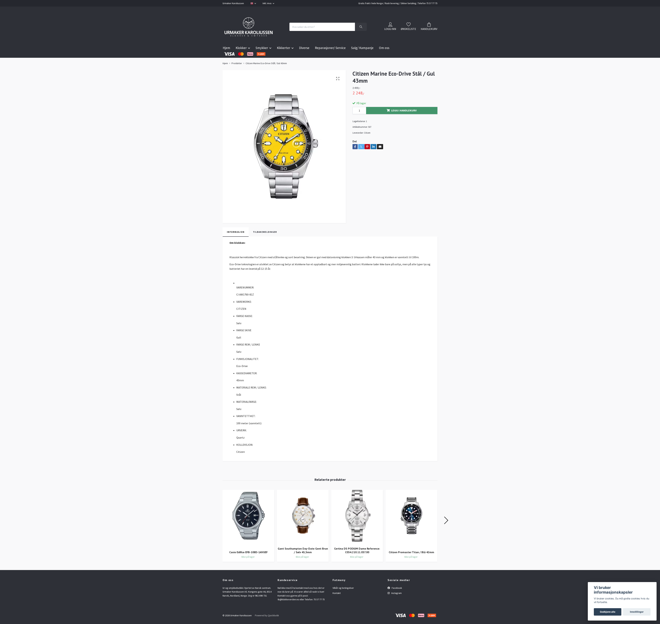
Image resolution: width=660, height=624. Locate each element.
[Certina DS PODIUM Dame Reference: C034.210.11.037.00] (357, 526)
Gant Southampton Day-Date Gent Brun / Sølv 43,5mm (303, 558)
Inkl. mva (267, 3)
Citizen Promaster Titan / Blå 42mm (411, 560)
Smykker (262, 56)
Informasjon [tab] (235, 240)
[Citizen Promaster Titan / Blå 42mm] (411, 527)
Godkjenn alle (607, 611)
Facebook (396, 596)
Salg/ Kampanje (362, 56)
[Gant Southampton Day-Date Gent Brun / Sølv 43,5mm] (303, 526)
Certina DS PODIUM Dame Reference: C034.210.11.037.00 (357, 558)
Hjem (226, 56)
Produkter (237, 71)
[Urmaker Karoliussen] (256, 31)
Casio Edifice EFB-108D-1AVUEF (248, 560)
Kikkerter (283, 56)
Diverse (304, 56)
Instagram (396, 601)
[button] (446, 529)
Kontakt (337, 601)
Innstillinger (637, 611)
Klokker (241, 56)
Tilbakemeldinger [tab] (265, 240)
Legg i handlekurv (404, 119)
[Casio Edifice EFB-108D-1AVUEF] (248, 527)
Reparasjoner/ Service (330, 56)
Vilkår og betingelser (343, 596)
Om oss (384, 56)
